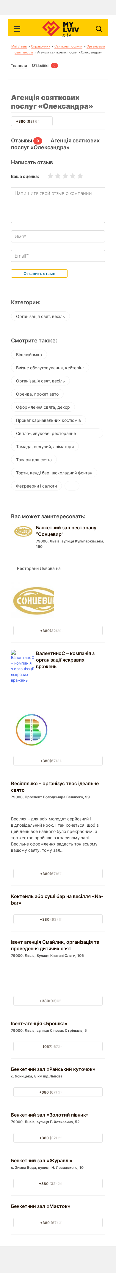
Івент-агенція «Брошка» (39, 1023)
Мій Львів (19, 46)
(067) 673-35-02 (58, 1046)
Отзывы (40, 65)
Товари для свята (34, 459)
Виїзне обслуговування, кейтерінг (50, 367)
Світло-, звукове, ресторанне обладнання (46, 434)
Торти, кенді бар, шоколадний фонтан (54, 472)
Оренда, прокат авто (37, 393)
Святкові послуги (68, 46)
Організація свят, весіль (40, 316)
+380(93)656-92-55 (58, 1001)
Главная (18, 65)
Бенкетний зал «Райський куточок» (53, 1069)
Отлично (76, 176)
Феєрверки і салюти (36, 485)
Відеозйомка (29, 354)
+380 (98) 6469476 (33, 121)
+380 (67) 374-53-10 (58, 1092)
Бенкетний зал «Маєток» (40, 1206)
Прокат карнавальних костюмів (48, 420)
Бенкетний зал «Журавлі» (42, 1160)
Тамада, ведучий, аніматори (45, 446)
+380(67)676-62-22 (58, 873)
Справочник (40, 46)
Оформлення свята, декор (43, 407)
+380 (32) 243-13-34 (58, 1183)
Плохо (54, 176)
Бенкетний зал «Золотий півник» (50, 1115)
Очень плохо (46, 176)
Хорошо (69, 176)
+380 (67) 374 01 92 (58, 1222)
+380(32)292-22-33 (58, 630)
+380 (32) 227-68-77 (58, 1138)
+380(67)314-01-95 (58, 761)
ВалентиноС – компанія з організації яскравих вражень (65, 659)
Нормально (61, 176)
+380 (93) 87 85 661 (58, 919)
